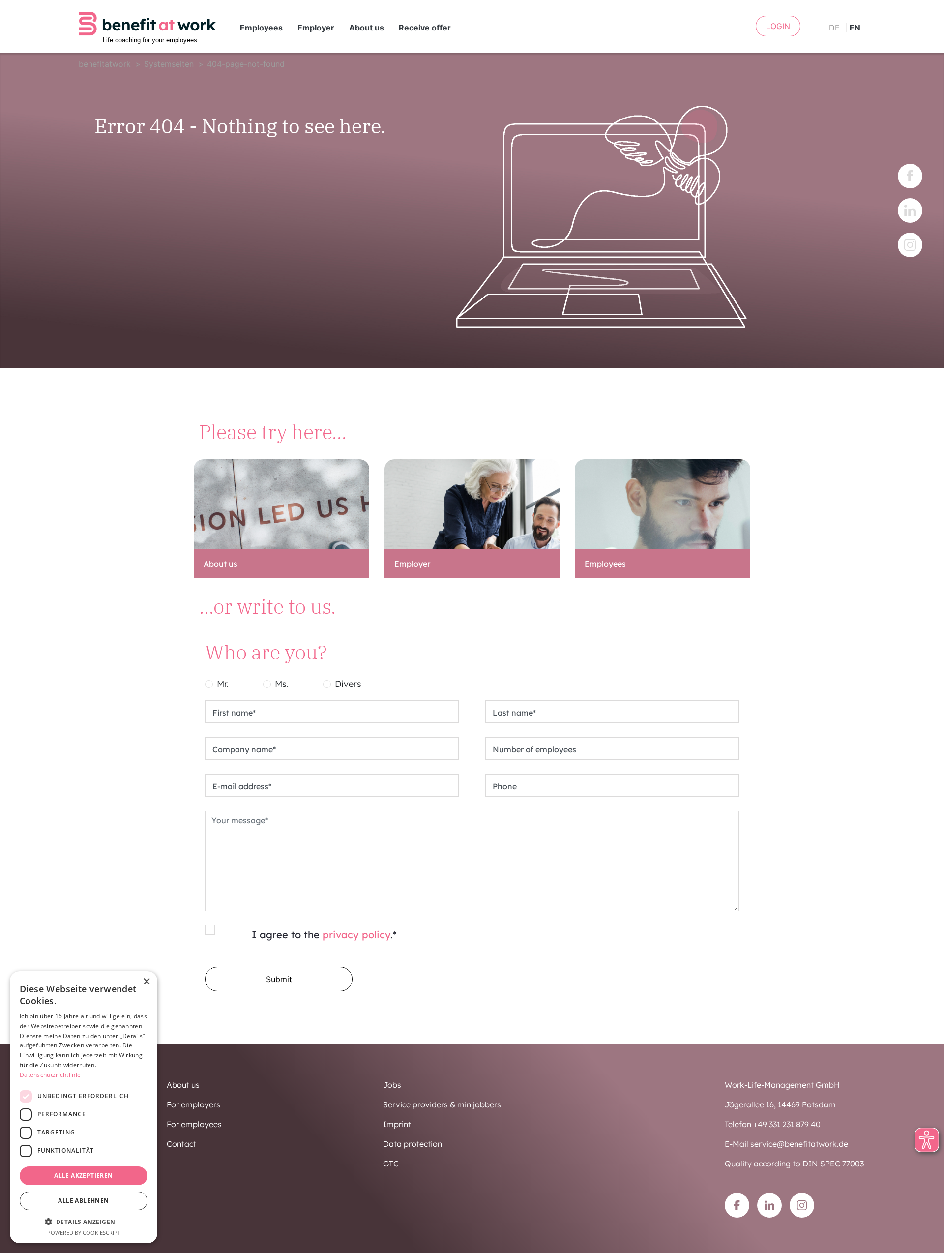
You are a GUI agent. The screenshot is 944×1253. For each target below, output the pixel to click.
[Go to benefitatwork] (147, 27)
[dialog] (83, 1107)
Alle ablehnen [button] (83, 1200)
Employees (261, 27)
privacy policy (356, 934)
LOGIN (778, 26)
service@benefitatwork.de (799, 1144)
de (834, 27)
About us (366, 27)
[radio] (209, 684)
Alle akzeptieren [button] (83, 1175)
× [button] (146, 981)
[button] (84, 1221)
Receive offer (425, 27)
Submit (279, 979)
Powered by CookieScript (83, 1232)
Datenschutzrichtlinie (50, 1075)
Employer (315, 27)
